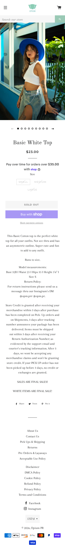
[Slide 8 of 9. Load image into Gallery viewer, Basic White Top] (43, 128)
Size (32, 174)
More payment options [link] (31, 222)
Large (32, 189)
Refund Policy (32, 483)
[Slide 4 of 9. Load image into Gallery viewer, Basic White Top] (29, 128)
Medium (40, 181)
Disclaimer (32, 467)
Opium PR (37, 528)
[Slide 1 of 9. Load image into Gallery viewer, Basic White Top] (18, 128)
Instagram (34, 508)
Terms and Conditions (32, 494)
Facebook (34, 503)
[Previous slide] (12, 129)
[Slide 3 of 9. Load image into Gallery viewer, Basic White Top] (25, 128)
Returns (32, 447)
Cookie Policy (32, 478)
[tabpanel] (32, 71)
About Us (32, 430)
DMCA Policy (32, 472)
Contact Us (32, 436)
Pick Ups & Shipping (32, 441)
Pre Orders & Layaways (32, 453)
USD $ (30, 518)
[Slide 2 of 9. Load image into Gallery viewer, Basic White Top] (21, 128)
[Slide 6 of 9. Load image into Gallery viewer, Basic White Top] (36, 128)
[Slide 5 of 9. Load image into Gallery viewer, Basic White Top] (32, 128)
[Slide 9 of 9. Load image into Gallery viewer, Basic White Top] (47, 128)
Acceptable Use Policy (33, 458)
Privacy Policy (32, 489)
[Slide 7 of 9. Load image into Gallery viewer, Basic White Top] (40, 128)
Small (23, 181)
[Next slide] (53, 129)
